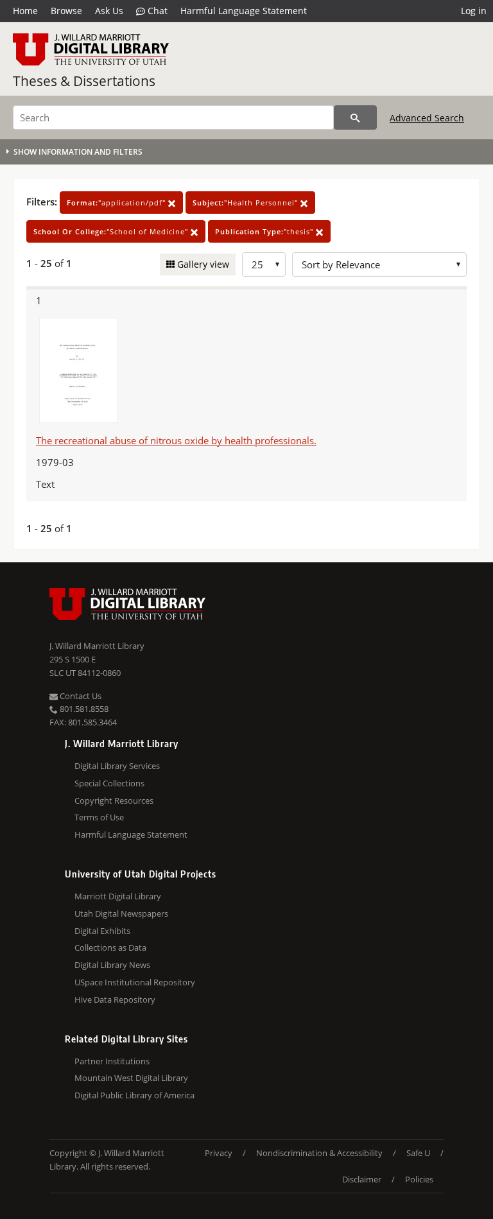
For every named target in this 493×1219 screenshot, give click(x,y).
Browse (66, 10)
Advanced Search (427, 118)
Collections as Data (110, 947)
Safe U (418, 1153)
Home (25, 10)
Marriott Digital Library (117, 896)
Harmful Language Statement (243, 10)
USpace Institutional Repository (134, 982)
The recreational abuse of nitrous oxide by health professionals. (176, 440)
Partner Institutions (112, 1061)
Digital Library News (112, 965)
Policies (419, 1179)
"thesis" (265, 231)
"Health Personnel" (246, 202)
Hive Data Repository (114, 999)
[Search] (355, 117)
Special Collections (109, 783)
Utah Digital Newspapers (121, 913)
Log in (474, 10)
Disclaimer (361, 1179)
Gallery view (202, 264)
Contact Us (79, 696)
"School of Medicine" (112, 231)
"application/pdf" (117, 202)
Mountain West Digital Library (131, 1078)
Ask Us (109, 10)
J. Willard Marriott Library (96, 646)
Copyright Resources (113, 800)
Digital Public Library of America (134, 1095)
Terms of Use (99, 817)
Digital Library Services (117, 766)
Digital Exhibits (102, 931)
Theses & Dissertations (84, 81)
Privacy (218, 1153)
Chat (156, 10)
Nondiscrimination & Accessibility (319, 1153)
